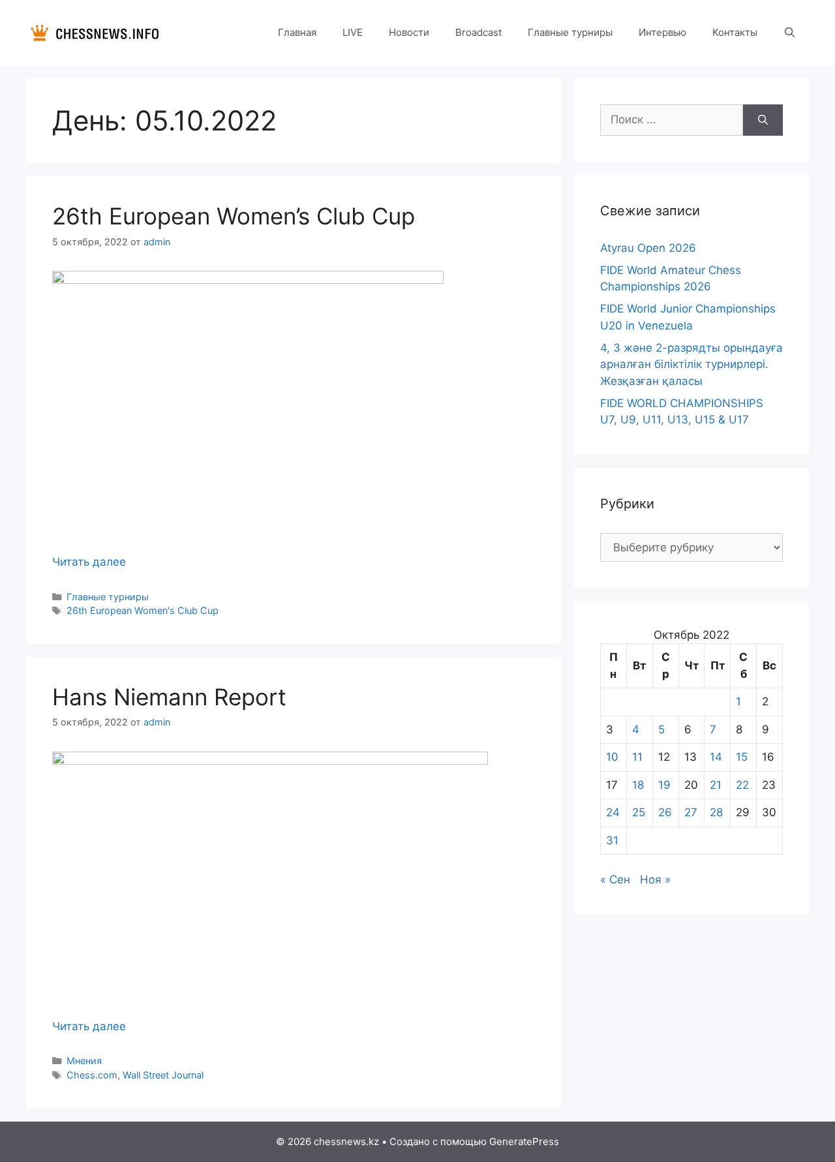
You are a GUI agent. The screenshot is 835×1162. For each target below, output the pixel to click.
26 (665, 812)
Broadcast (478, 32)
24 (613, 812)
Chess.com (92, 1074)
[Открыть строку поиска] (789, 32)
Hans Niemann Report (169, 697)
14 (716, 756)
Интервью (662, 32)
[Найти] (763, 120)
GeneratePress (524, 1141)
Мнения (84, 1060)
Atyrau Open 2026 (648, 247)
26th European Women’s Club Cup (233, 216)
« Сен (615, 879)
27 (690, 812)
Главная (297, 32)
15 (742, 756)
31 (612, 840)
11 (637, 756)
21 (715, 784)
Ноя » (655, 879)
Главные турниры (570, 32)
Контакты (734, 32)
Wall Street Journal (163, 1074)
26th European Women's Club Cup (143, 610)
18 (638, 784)
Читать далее (89, 561)
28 (716, 812)
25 (638, 812)
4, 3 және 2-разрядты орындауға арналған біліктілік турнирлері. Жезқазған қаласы (691, 364)
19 (664, 784)
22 (742, 784)
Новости (409, 32)
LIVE (352, 32)
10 (612, 756)
